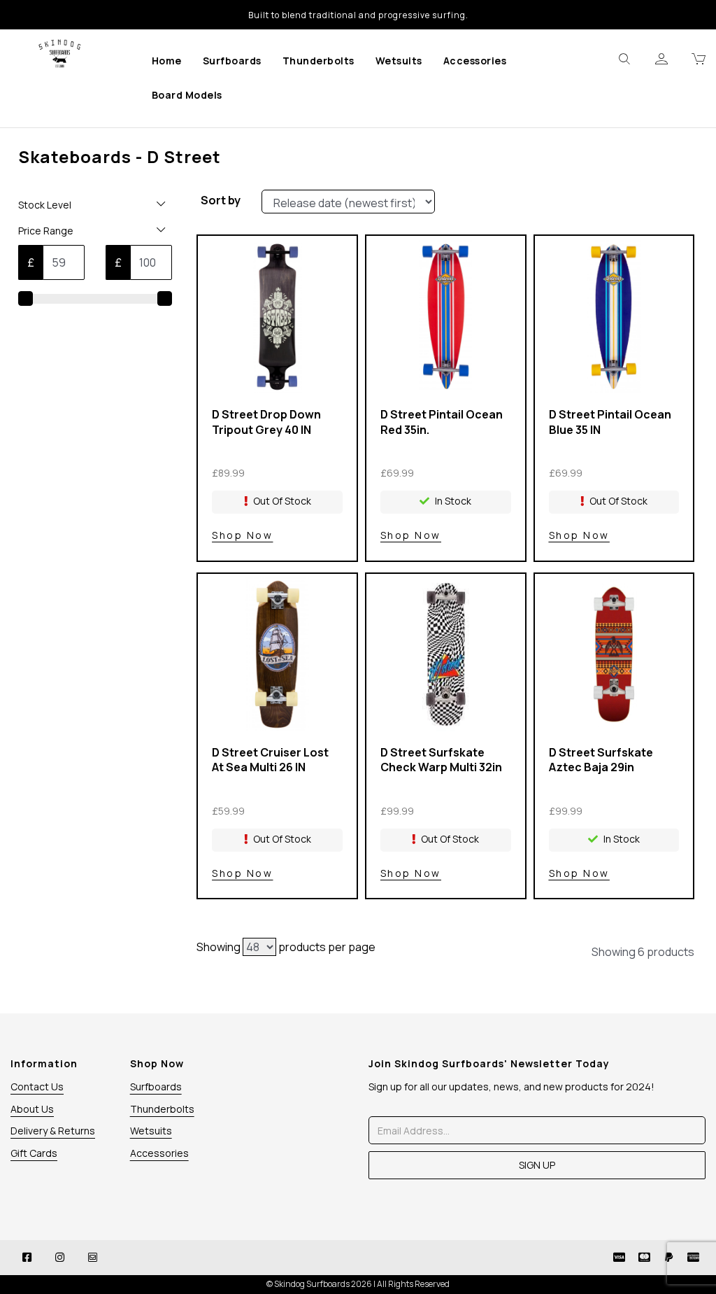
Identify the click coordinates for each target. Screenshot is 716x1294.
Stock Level (44, 204)
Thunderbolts (318, 60)
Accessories (475, 60)
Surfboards (232, 60)
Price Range (45, 230)
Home (167, 60)
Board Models (187, 94)
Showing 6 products (643, 951)
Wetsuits (398, 60)
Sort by (221, 200)
